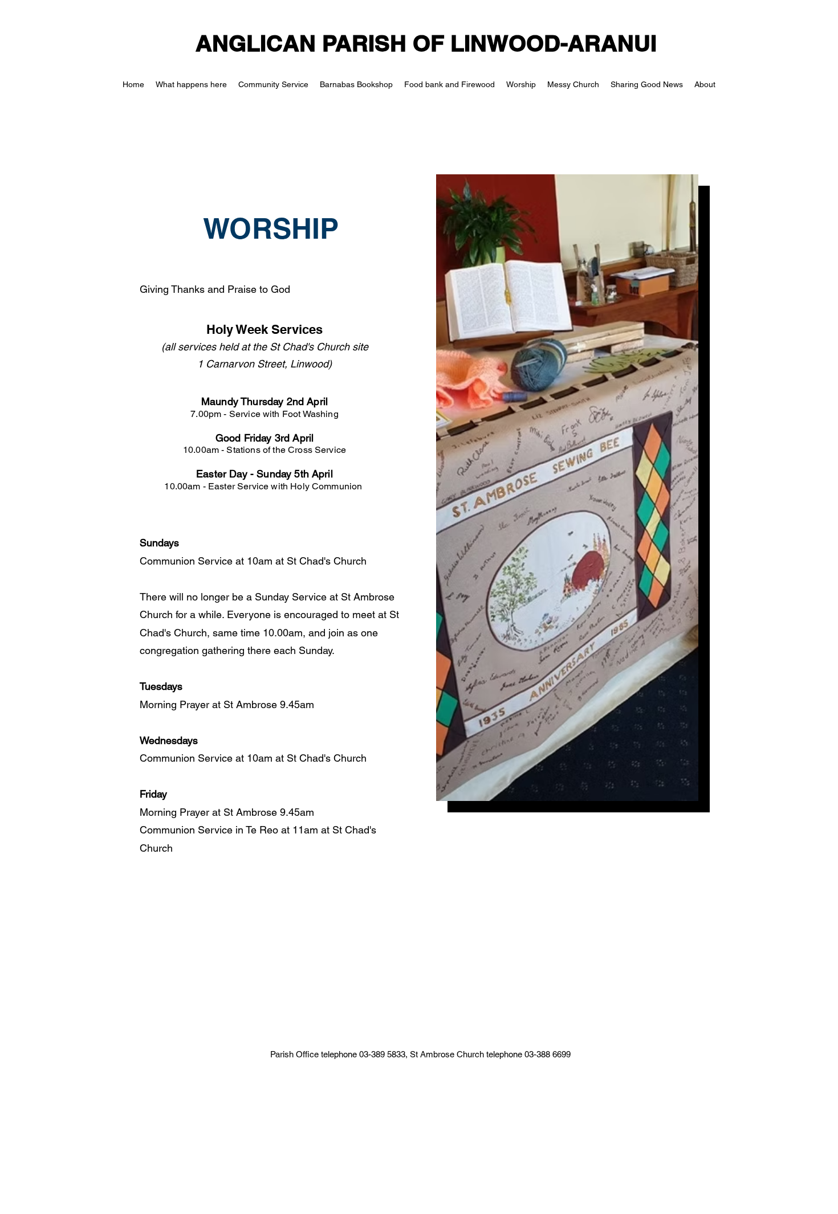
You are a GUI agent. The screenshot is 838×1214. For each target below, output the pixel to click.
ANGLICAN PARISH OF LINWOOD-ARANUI (426, 43)
